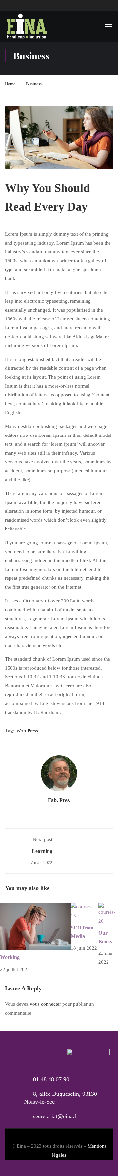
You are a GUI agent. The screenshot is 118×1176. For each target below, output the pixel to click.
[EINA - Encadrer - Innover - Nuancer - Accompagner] (26, 26)
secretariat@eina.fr (55, 1116)
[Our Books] (108, 913)
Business (34, 84)
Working (10, 957)
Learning (42, 851)
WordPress (27, 730)
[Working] (35, 926)
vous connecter (45, 1004)
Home (10, 84)
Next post (42, 839)
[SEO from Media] (84, 911)
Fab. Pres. (59, 800)
